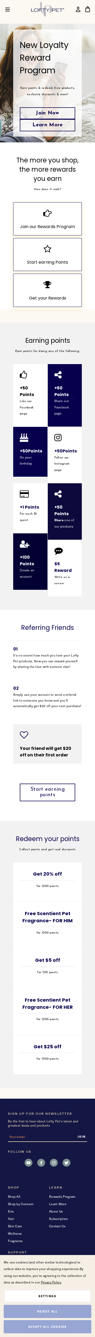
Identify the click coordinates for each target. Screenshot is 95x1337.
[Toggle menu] (11, 9)
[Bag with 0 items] (88, 9)
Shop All (14, 1196)
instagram (54, 1163)
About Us (56, 1211)
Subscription (58, 1218)
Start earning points (47, 792)
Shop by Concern (21, 1203)
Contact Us (57, 1226)
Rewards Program (62, 1196)
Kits (11, 1211)
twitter (66, 1163)
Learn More (47, 125)
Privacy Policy (51, 1282)
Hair (11, 1218)
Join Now (47, 113)
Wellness (15, 1233)
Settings (47, 1296)
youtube (28, 1163)
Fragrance (15, 1240)
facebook (41, 1163)
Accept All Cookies (47, 1327)
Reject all (47, 1311)
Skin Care (15, 1226)
